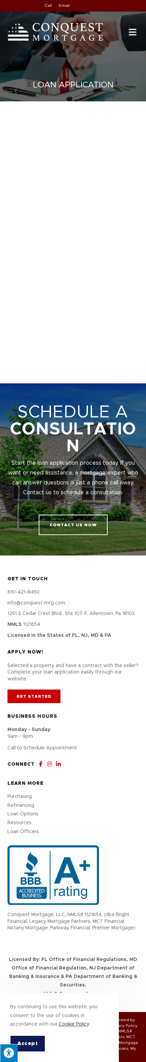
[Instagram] (49, 764)
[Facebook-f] (40, 764)
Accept (27, 1043)
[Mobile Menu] (134, 32)
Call (48, 5)
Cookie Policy (74, 1024)
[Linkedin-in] (58, 764)
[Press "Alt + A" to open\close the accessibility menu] (9, 1053)
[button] (73, 525)
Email (64, 5)
